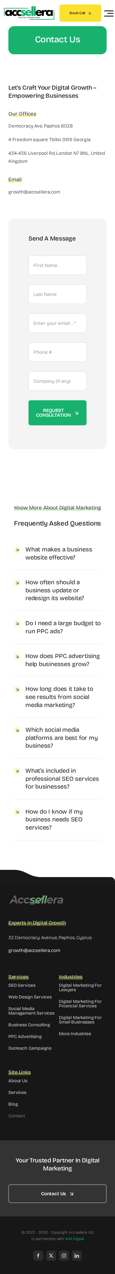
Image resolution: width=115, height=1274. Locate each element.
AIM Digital (74, 1238)
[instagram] (64, 1256)
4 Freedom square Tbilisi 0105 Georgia (49, 140)
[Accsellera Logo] (36, 897)
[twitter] (51, 1256)
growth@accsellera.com (34, 950)
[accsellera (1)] (29, 8)
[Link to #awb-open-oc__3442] (109, 13)
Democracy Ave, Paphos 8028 (40, 126)
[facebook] (38, 1256)
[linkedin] (77, 1256)
